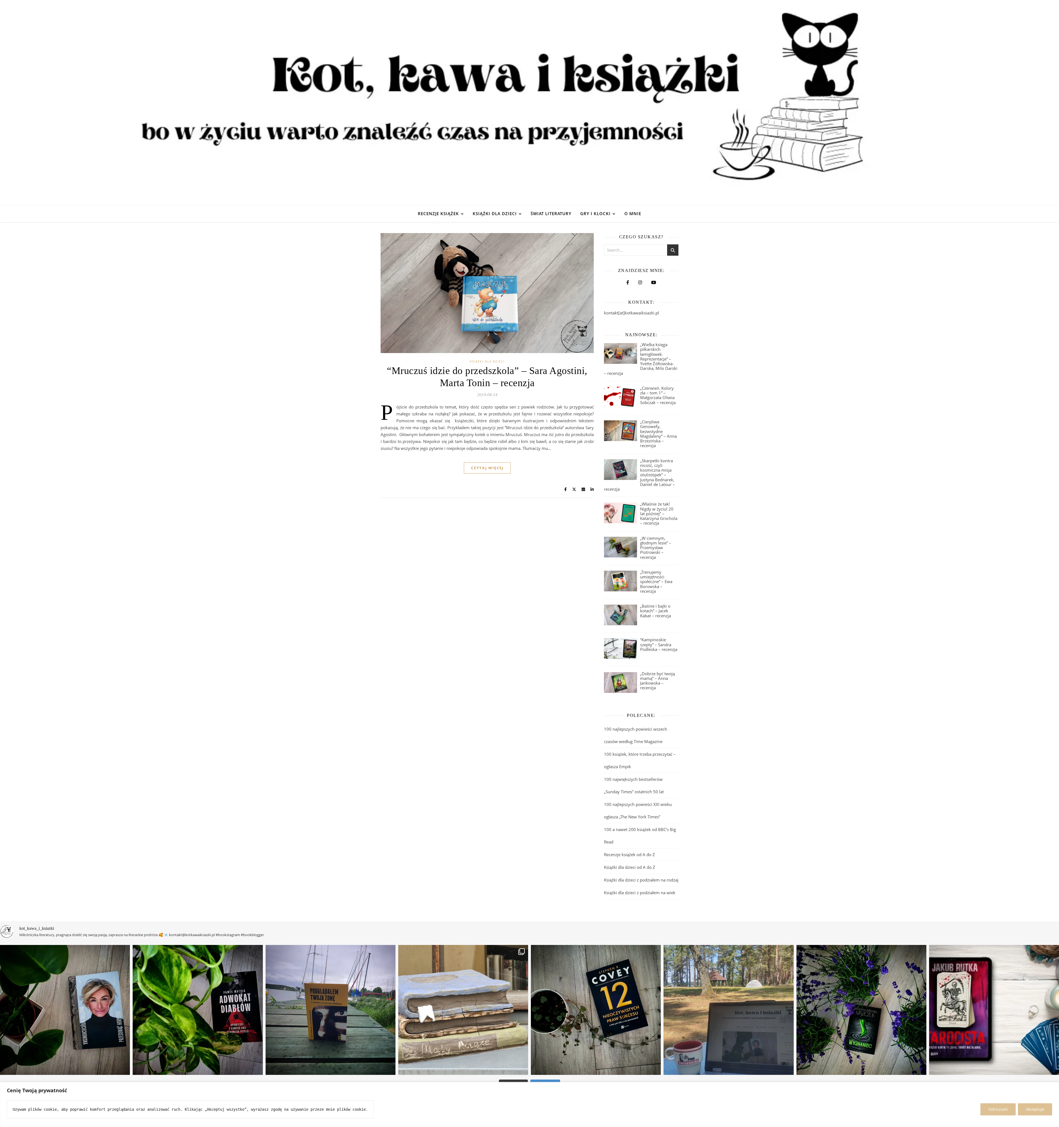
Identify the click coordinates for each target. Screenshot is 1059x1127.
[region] (529, 1104)
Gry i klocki (595, 213)
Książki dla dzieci (495, 213)
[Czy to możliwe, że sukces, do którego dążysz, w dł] (596, 1010)
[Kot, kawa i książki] (529, 102)
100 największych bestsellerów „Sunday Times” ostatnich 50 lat (634, 785)
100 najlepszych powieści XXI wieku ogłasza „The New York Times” (638, 810)
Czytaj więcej (487, 467)
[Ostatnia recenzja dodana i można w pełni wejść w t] (728, 1010)
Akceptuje (1035, 1109)
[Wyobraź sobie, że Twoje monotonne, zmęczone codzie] (861, 1010)
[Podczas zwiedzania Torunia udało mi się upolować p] (463, 1010)
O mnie (632, 213)
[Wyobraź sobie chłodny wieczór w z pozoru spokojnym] (994, 1010)
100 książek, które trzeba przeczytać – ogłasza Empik (640, 760)
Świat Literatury (551, 213)
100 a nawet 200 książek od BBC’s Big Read (640, 836)
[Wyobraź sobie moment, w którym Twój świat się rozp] (65, 1010)
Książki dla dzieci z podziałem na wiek (639, 892)
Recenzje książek (438, 213)
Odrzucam (998, 1109)
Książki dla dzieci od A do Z (629, 867)
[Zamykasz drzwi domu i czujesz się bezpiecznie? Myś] (330, 1010)
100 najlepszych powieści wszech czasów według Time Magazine (635, 735)
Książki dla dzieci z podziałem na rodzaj (641, 880)
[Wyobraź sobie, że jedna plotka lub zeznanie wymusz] (198, 1010)
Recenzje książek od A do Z (629, 854)
